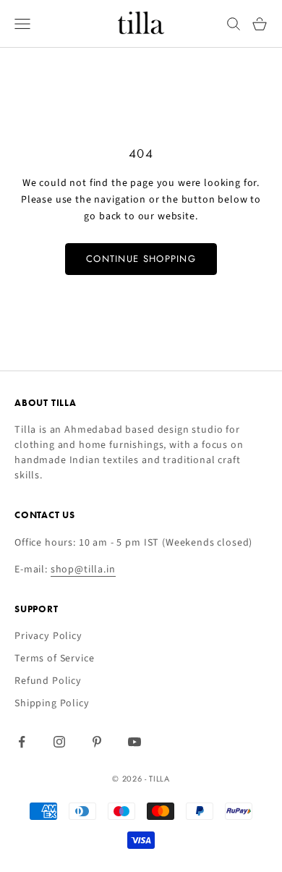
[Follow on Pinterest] (97, 742)
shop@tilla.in (83, 569)
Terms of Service (54, 658)
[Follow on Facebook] (21, 742)
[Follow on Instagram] (59, 742)
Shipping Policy (52, 703)
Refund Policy (48, 681)
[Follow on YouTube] (134, 742)
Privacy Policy (48, 636)
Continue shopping (141, 259)
